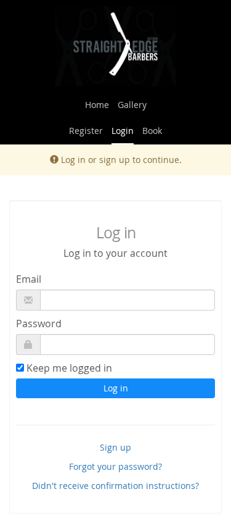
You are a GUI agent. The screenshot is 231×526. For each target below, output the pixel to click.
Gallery (132, 105)
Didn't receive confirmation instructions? (115, 485)
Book (152, 130)
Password (39, 323)
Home (97, 105)
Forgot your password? (115, 466)
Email (28, 279)
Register (86, 130)
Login (122, 130)
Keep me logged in (69, 368)
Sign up (115, 447)
